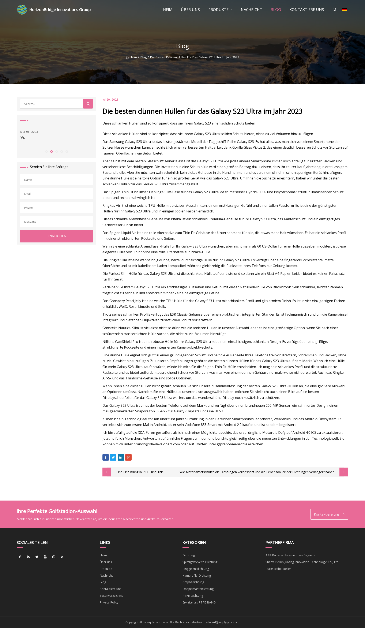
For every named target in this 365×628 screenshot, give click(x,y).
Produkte (218, 9)
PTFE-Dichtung (192, 596)
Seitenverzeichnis (111, 596)
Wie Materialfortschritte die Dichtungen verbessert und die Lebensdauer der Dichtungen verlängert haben (257, 472)
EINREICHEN (56, 236)
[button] (46, 151)
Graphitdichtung (193, 582)
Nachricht (251, 9)
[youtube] (45, 557)
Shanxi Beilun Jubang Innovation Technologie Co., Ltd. (302, 562)
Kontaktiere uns (306, 9)
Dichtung (188, 555)
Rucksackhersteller (278, 569)
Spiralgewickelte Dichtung (199, 562)
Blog (276, 9)
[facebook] (20, 557)
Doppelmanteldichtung (198, 589)
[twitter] (37, 557)
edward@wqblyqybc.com (223, 622)
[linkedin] (28, 557)
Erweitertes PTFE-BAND (199, 602)
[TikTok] (62, 557)
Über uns (190, 9)
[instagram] (53, 557)
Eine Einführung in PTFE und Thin (139, 472)
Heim (167, 9)
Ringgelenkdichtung (195, 569)
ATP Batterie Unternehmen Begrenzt (291, 555)
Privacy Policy (109, 602)
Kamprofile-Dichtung (196, 575)
